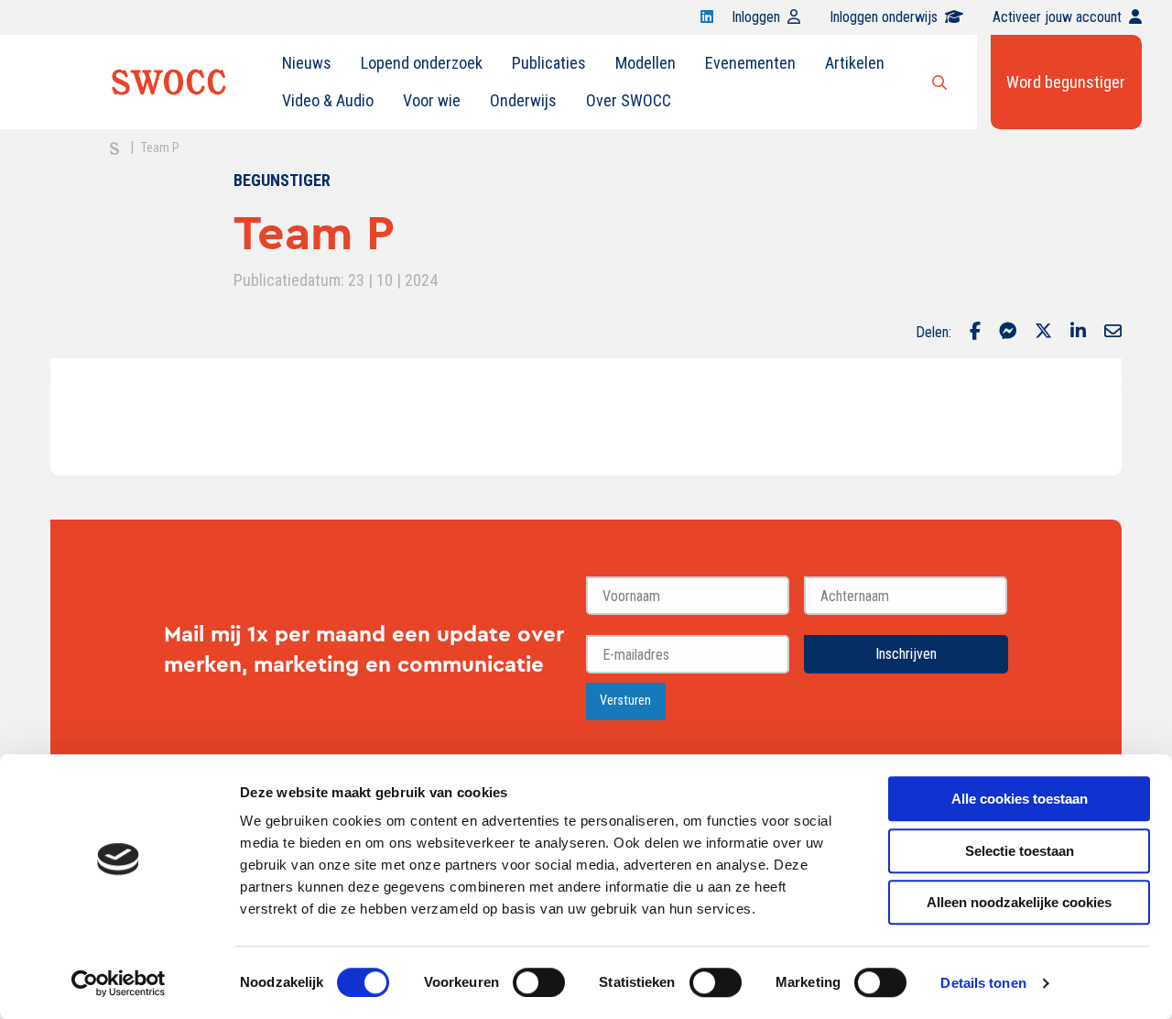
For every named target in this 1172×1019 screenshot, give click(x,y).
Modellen (645, 62)
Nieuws (306, 62)
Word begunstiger (1065, 82)
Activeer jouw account (1057, 17)
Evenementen (750, 62)
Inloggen (756, 17)
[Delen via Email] (1113, 333)
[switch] (539, 982)
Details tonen (983, 983)
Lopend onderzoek (422, 62)
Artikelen (854, 62)
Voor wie (432, 100)
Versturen (625, 700)
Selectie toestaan (1019, 851)
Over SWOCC (628, 100)
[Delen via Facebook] (975, 333)
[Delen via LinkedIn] (1078, 333)
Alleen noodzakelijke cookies (1019, 902)
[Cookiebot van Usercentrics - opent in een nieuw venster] (118, 983)
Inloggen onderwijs (884, 17)
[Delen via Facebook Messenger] (1007, 333)
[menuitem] (306, 63)
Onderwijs (523, 100)
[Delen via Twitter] (1043, 333)
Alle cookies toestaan (1019, 798)
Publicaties (549, 62)
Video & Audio (328, 100)
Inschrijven (906, 654)
